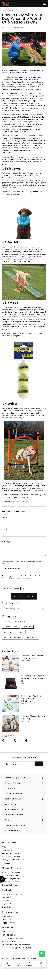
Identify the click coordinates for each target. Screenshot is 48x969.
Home (4, 10)
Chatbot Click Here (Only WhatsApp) (16, 945)
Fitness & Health (11, 627)
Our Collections (8, 916)
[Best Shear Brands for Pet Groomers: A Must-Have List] (11, 683)
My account (6, 863)
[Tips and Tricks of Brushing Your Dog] (11, 723)
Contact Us (6, 919)
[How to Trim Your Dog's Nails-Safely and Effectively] (11, 703)
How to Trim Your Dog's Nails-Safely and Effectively (31, 698)
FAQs (4, 847)
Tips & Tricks (31, 637)
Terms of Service (22, 578)
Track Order (6, 907)
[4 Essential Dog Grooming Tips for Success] (11, 663)
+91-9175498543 (8, 935)
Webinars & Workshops (11, 872)
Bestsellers (6, 901)
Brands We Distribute (10, 885)
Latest (17, 588)
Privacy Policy (7, 578)
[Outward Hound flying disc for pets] (24, 219)
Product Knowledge (12, 637)
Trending (12, 10)
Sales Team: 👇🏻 (8, 932)
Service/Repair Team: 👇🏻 (11, 941)
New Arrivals (7, 897)
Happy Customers (9, 923)
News (21, 632)
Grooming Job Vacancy (11, 882)
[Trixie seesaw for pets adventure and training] (24, 282)
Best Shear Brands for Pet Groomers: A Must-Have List (32, 678)
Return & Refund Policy (11, 857)
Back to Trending (25, 596)
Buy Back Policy (8, 904)
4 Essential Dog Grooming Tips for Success (33, 657)
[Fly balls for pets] (24, 371)
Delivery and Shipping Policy (13, 860)
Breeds (7, 621)
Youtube (24, 495)
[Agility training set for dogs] (24, 450)
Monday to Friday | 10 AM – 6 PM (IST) (16, 948)
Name (4, 517)
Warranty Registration (10, 879)
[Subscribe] (39, 763)
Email (4, 529)
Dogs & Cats (20, 621)
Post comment (12, 568)
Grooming (27, 627)
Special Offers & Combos (12, 894)
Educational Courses (10, 875)
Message (6, 541)
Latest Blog (9, 632)
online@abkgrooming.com (12, 938)
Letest (24, 588)
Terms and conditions (11, 853)
